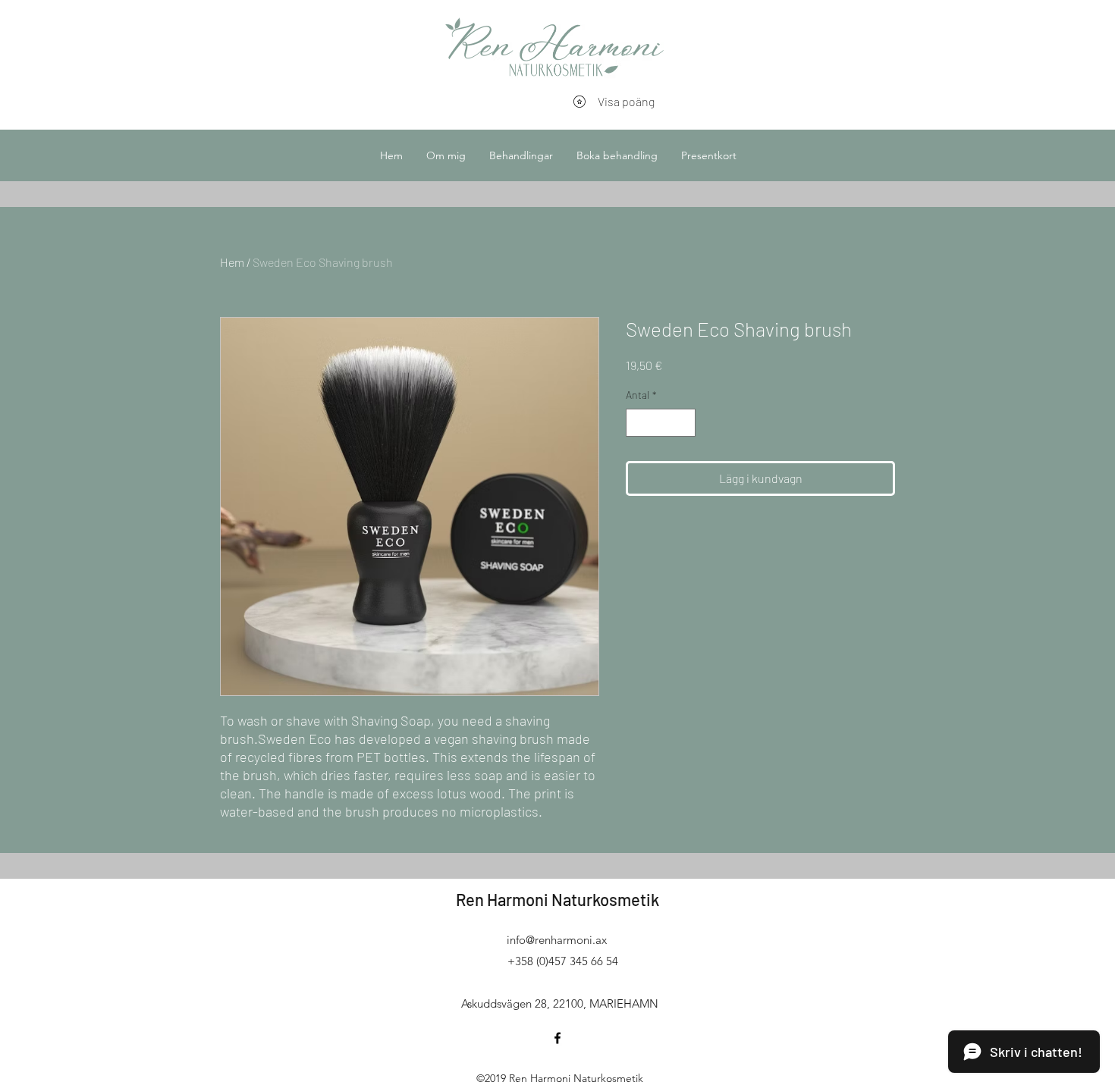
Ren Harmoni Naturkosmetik (557, 899)
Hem (232, 262)
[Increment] (683, 422)
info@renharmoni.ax (557, 940)
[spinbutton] (660, 422)
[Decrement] (637, 422)
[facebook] (557, 1038)
